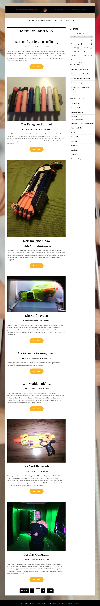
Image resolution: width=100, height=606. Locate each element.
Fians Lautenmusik (77, 112)
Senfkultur (74, 150)
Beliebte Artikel (76, 108)
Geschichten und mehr (78, 137)
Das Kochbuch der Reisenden (80, 78)
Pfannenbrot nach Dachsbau (80, 74)
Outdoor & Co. (76, 145)
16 (91, 48)
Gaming (73, 132)
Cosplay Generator (36, 554)
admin (47, 47)
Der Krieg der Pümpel (36, 124)
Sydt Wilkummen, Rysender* (39, 21)
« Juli (81, 62)
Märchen (74, 141)
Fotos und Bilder (76, 128)
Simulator (74, 154)
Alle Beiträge (75, 103)
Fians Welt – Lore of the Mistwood (82, 123)
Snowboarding (76, 159)
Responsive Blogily (62, 603)
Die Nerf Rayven (36, 316)
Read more (36, 67)
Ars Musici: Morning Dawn (36, 353)
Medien (57, 21)
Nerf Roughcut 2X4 (36, 241)
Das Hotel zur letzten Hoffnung (36, 42)
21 (85, 51)
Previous (24, 590)
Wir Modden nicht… (36, 384)
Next (50, 590)
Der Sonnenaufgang (77, 83)
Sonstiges (68, 21)
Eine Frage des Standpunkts (80, 69)
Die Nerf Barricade (36, 466)
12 (78, 48)
